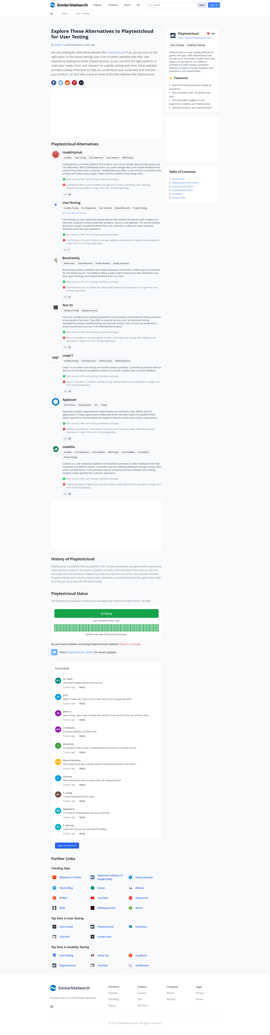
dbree (138, 908)
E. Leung (67, 792)
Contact (142, 993)
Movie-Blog (66, 888)
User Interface (105, 208)
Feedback (141, 955)
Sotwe (101, 888)
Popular (98, 4)
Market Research (122, 208)
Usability (67, 157)
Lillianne (67, 776)
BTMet (63, 898)
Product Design (70, 457)
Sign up (214, 4)
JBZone (139, 888)
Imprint (171, 999)
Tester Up (103, 955)
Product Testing (140, 208)
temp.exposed (143, 877)
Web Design (127, 157)
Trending (113, 4)
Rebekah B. (69, 809)
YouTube (103, 898)
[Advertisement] (106, 113)
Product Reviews (103, 263)
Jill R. (65, 695)
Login (202, 4)
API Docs (143, 1005)
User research (113, 157)
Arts (96, 405)
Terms (199, 999)
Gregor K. (59, 44)
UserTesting (71, 203)
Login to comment (67, 845)
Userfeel (64, 936)
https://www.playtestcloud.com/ (194, 37)
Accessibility (143, 452)
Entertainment (85, 405)
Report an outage (130, 644)
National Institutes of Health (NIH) (110, 877)
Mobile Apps (69, 263)
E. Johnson (68, 825)
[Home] (51, 13)
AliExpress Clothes (70, 877)
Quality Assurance (121, 263)
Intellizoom (142, 965)
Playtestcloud (115, 52)
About (170, 993)
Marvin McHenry (71, 760)
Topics (127, 4)
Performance (69, 405)
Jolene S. (67, 711)
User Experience (96, 157)
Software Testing (71, 310)
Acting (104, 405)
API (138, 4)
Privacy (200, 993)
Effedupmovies (106, 908)
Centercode (104, 936)
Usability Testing (71, 208)
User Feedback (128, 452)
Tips (140, 999)
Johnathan (68, 744)
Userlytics (141, 926)
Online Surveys (105, 360)
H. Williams (69, 727)
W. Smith (67, 679)
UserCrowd (66, 926)
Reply (82, 687)
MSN (62, 908)
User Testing (82, 13)
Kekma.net (141, 898)
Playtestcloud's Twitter (80, 652)
